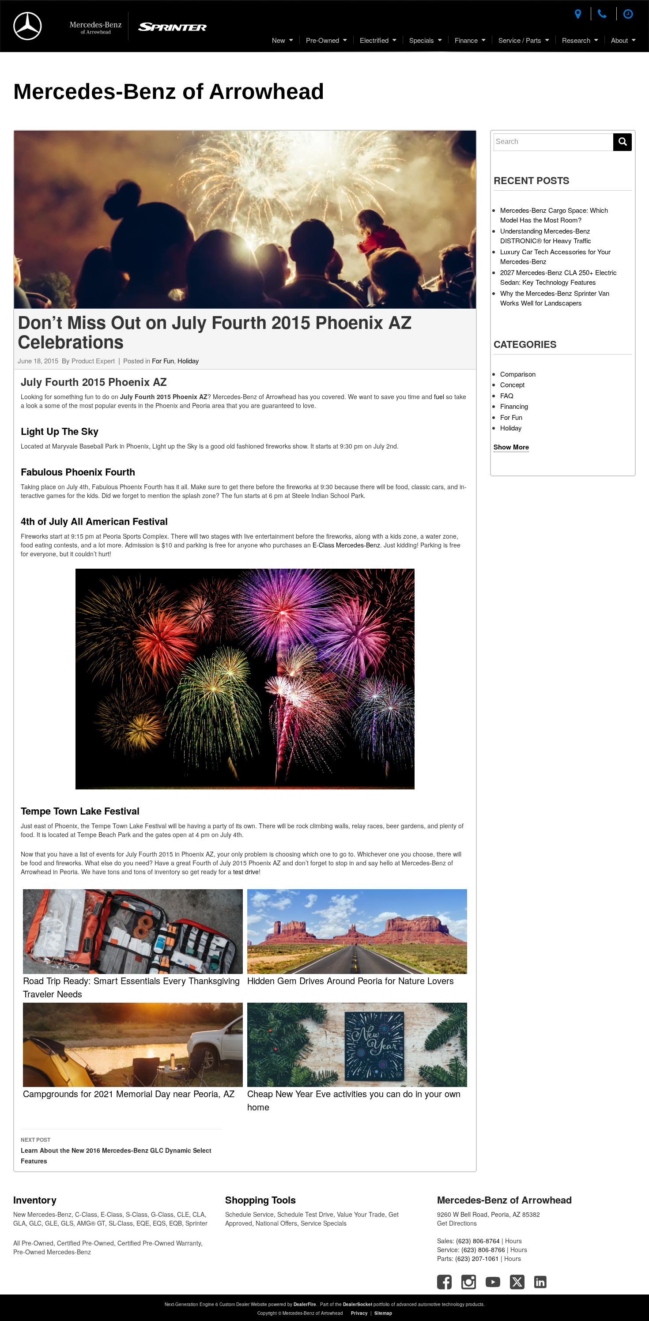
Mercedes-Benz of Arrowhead (168, 91)
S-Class (136, 1214)
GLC (35, 1223)
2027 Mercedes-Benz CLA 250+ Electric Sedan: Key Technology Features (558, 277)
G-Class (162, 1214)
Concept (512, 384)
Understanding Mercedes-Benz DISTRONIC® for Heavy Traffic (545, 235)
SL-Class (121, 1223)
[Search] (622, 142)
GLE (51, 1223)
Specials (421, 40)
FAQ (506, 395)
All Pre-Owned (33, 1242)
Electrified (374, 40)
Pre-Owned (322, 40)
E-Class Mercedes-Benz (346, 544)
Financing (514, 406)
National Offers (276, 1223)
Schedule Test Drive (305, 1214)
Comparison (518, 373)
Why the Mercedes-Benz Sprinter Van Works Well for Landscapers (554, 298)
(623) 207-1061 (477, 1258)
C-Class (86, 1214)
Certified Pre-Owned (85, 1242)
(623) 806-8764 (478, 1240)
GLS (67, 1223)
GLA (19, 1223)
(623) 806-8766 (483, 1249)
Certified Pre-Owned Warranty (159, 1242)
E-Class (111, 1214)
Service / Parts (519, 40)
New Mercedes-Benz (42, 1214)
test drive (246, 871)
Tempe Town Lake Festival (80, 811)
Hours (513, 1240)
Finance (466, 40)
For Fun (163, 360)
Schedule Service (249, 1214)
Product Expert (93, 360)
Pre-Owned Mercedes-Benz (52, 1251)
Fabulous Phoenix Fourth (78, 471)
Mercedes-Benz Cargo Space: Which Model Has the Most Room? (554, 215)
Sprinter (196, 1223)
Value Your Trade (361, 1214)
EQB (175, 1223)
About (619, 40)
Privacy (359, 1313)
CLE (183, 1214)
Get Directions (457, 1223)
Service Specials (324, 1223)
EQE (142, 1223)
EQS (159, 1223)
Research (576, 40)
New (278, 40)
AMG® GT (91, 1223)
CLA (198, 1214)
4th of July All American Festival (94, 521)
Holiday (188, 360)
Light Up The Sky (59, 431)
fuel (440, 396)
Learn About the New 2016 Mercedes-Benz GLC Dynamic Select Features (116, 1150)
